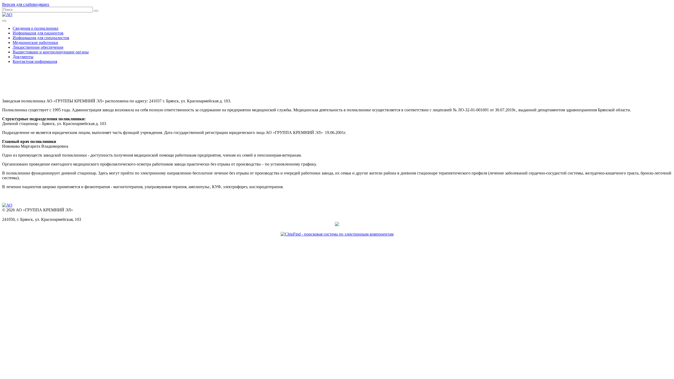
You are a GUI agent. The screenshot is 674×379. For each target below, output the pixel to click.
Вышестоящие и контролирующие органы (51, 52)
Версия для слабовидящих (25, 4)
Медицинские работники (35, 42)
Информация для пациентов (38, 33)
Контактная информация (35, 61)
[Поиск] (96, 11)
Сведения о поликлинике (35, 28)
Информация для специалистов (41, 38)
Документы (23, 56)
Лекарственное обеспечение (38, 47)
